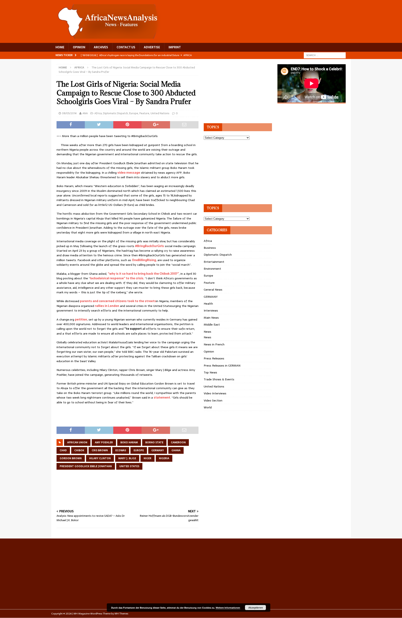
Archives (101, 47)
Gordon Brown (71, 458)
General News (213, 289)
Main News (211, 317)
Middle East (212, 324)
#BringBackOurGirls (149, 246)
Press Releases (214, 358)
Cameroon (178, 442)
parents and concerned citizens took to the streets (118, 301)
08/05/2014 (69, 113)
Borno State (154, 442)
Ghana (175, 450)
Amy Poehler (104, 442)
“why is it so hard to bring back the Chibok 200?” (143, 273)
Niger (147, 458)
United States (129, 466)
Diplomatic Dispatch (115, 113)
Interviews (211, 310)
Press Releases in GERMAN (222, 365)
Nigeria (164, 458)
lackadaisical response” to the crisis (116, 278)
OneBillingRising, (144, 260)
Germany (157, 450)
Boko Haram (129, 442)
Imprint (175, 47)
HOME (59, 47)
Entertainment (214, 261)
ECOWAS (120, 450)
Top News (210, 372)
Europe (133, 113)
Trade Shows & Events (219, 379)
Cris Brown (100, 450)
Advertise (152, 47)
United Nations (160, 113)
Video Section (213, 400)
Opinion (209, 351)
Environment (212, 268)
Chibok (79, 450)
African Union (77, 442)
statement (162, 397)
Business (210, 247)
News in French (214, 344)
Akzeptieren (255, 607)
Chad (63, 450)
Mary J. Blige (127, 458)
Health (208, 303)
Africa (98, 113)
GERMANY (211, 296)
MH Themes (121, 614)
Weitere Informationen (228, 607)
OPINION (79, 47)
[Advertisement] (133, 494)
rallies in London (107, 306)
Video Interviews (215, 393)
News (207, 331)
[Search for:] (325, 55)
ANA (85, 113)
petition (81, 319)
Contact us (126, 47)
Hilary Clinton (100, 458)
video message (128, 172)
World (208, 407)
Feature (144, 113)
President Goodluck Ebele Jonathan (86, 466)
